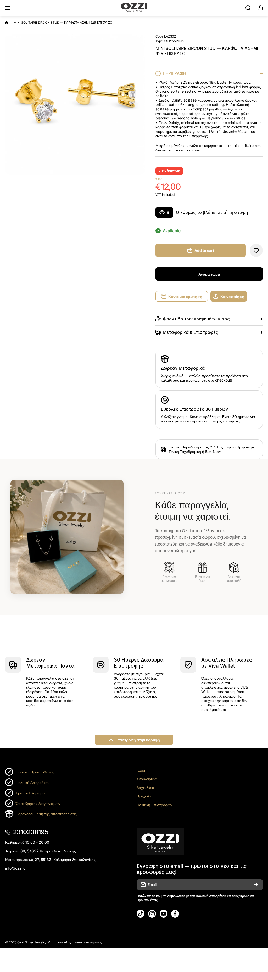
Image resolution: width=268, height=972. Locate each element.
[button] (260, 7)
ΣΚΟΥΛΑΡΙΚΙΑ (174, 41)
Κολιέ (141, 770)
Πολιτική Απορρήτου (32, 782)
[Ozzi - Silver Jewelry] (134, 8)
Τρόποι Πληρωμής (31, 793)
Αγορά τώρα (209, 274)
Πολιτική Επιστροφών (154, 804)
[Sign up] (256, 884)
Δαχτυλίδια (145, 787)
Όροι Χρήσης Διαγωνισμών (38, 803)
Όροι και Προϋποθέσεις (35, 772)
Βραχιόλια (145, 796)
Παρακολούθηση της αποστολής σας (46, 814)
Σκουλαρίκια (147, 778)
